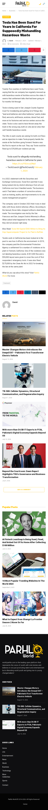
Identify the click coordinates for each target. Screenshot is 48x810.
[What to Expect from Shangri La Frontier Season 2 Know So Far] (24, 604)
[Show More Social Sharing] (43, 50)
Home (4, 748)
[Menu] (3, 3)
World (4, 763)
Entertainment (7, 756)
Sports (4, 781)
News (4, 759)
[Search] (44, 3)
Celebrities (6, 777)
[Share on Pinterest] (34, 50)
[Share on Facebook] (8, 50)
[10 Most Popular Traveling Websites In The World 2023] (24, 565)
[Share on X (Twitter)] (21, 50)
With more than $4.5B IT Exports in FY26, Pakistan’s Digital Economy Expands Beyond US (24, 432)
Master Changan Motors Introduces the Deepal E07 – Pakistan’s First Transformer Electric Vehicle (23, 352)
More (4, 774)
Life (3, 752)
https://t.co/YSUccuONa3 (24, 163)
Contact (5, 785)
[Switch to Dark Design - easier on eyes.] (39, 4)
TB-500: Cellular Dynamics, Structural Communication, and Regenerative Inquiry (31, 709)
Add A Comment (24, 489)
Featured (6, 283)
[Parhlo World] (22, 4)
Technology (6, 771)
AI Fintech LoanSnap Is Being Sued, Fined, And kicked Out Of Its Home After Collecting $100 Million (24, 542)
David (11, 41)
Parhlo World (12, 799)
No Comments (14, 44)
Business (6, 17)
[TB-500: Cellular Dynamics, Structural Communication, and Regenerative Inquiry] (24, 375)
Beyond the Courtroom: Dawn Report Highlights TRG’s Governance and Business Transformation (23, 474)
